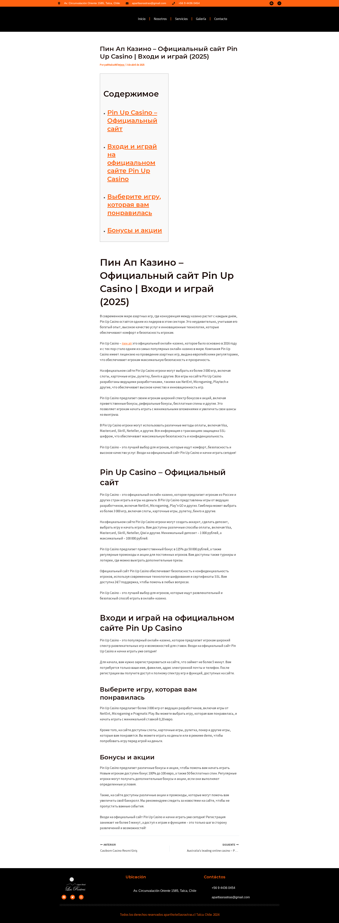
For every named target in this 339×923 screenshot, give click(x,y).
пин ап (127, 343)
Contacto (220, 19)
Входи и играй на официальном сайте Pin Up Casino (132, 162)
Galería (201, 19)
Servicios (181, 19)
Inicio (142, 19)
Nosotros (160, 19)
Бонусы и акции (134, 230)
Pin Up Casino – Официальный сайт (132, 120)
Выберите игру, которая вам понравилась (134, 205)
